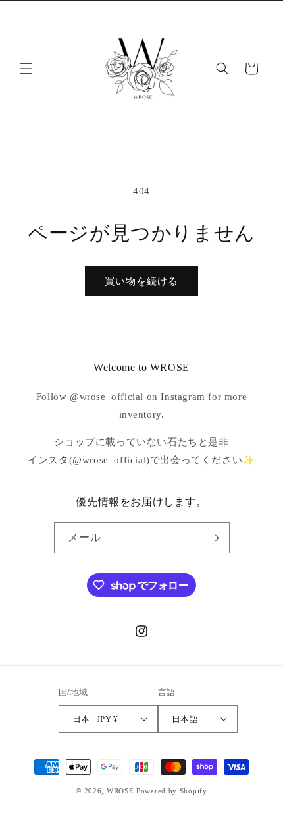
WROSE (120, 791)
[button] (26, 68)
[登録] (214, 537)
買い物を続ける (141, 281)
